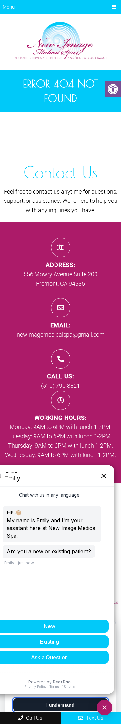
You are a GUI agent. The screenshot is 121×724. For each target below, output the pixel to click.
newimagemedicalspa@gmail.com (61, 334)
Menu (9, 7)
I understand (60, 704)
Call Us (33, 718)
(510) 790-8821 (60, 385)
